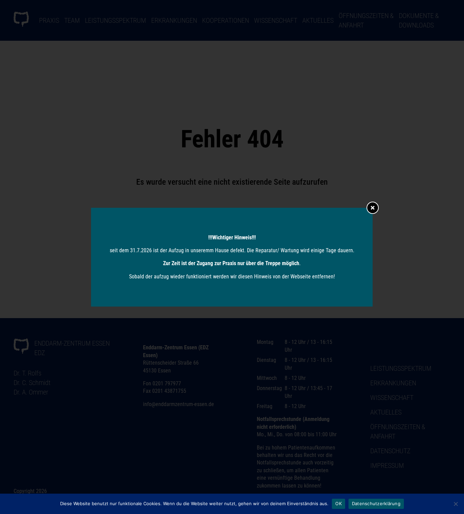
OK (338, 503)
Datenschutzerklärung (376, 503)
